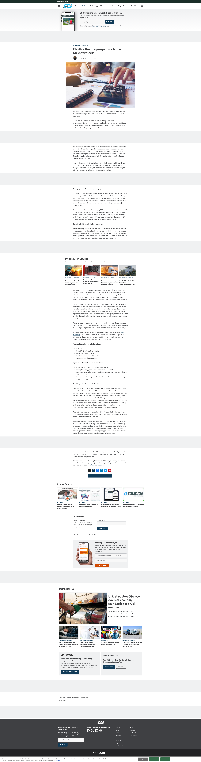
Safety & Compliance (65, 640)
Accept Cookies (165, 759)
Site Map (132, 756)
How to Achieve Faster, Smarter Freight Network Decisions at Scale (109, 283)
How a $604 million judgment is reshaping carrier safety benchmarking (132, 644)
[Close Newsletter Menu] (142, 12)
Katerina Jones (82, 57)
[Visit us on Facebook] (88, 730)
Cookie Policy (58, 760)
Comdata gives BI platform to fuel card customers (88, 505)
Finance (85, 45)
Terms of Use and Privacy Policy (103, 25)
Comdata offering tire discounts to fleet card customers (133, 505)
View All (121, 667)
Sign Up (62, 745)
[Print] (89, 470)
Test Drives (104, 640)
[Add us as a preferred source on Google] (93, 470)
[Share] (97, 470)
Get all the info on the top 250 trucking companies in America (76, 660)
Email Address (101, 520)
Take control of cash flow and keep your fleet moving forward (73, 283)
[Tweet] (105, 470)
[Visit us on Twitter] (92, 730)
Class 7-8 (111, 593)
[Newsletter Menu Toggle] (142, 6)
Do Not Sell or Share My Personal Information (97, 756)
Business (76, 45)
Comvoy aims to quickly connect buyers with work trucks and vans (65, 506)
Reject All (154, 759)
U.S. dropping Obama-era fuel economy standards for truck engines (124, 602)
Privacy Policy (95, 26)
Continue (102, 528)
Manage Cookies (115, 756)
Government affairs (86, 640)
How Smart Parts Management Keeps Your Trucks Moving (91, 281)
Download (109, 667)
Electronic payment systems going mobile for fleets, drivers (111, 505)
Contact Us (125, 756)
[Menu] (59, 6)
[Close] (198, 759)
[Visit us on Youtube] (100, 730)
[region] (100, 759)
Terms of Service (103, 26)
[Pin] (109, 470)
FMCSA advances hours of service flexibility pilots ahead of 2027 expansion (68, 644)
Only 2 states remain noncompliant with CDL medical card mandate (87, 644)
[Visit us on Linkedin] (96, 730)
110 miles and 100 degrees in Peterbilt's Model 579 (110, 643)
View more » (132, 262)
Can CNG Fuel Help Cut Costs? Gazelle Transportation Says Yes (127, 283)
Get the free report (70, 672)
